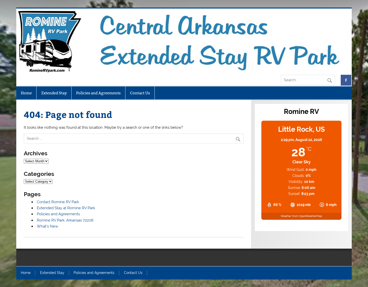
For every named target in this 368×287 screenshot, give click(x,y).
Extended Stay (54, 93)
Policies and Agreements (98, 93)
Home (26, 93)
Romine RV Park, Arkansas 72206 (65, 220)
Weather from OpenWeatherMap (301, 216)
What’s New (47, 226)
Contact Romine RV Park (58, 202)
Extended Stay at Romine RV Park (66, 208)
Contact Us (140, 93)
